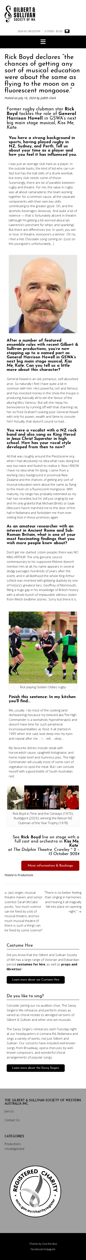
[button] (43, 42)
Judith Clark (48, 98)
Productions (25, 875)
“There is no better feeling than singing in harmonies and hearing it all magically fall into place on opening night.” (62, 901)
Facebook (37, 1249)
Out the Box (49, 1244)
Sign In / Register (29, 31)
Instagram (49, 1249)
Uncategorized (14, 1149)
